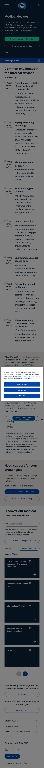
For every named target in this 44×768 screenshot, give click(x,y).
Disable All (21, 390)
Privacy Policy (27, 378)
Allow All (22, 396)
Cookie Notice (18, 378)
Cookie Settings (22, 384)
